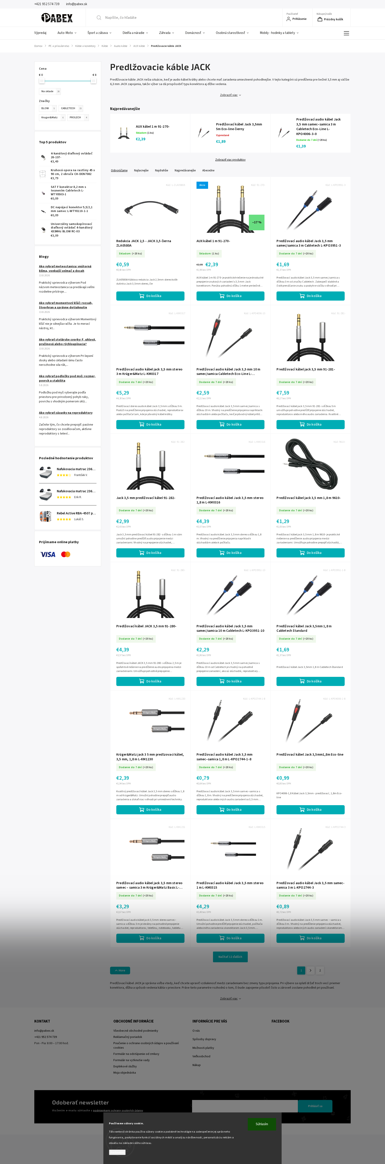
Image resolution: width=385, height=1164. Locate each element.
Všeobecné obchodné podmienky (135, 1031)
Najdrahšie (161, 170)
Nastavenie (117, 1152)
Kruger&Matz (52, 117)
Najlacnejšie (141, 170)
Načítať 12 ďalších (230, 957)
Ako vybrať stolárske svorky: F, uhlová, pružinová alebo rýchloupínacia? (67, 341)
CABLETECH (71, 108)
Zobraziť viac (229, 95)
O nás (196, 1031)
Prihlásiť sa (315, 1106)
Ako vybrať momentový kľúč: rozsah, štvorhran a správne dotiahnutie (66, 305)
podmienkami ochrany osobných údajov (118, 1110)
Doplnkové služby (125, 1066)
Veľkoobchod (201, 1056)
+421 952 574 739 (45, 1037)
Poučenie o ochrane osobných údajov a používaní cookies (146, 1045)
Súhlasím (262, 1124)
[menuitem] (43, 33)
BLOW (48, 108)
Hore (122, 970)
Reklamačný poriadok (127, 1037)
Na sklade (50, 91)
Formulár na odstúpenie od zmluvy (136, 1054)
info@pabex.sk (44, 1031)
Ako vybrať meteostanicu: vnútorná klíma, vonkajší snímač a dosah (65, 268)
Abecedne (208, 170)
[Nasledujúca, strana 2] (311, 971)
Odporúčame (119, 170)
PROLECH (78, 117)
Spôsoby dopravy (204, 1039)
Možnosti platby (203, 1048)
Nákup (196, 1065)
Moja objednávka (124, 1072)
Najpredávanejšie (185, 170)
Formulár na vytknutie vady (131, 1060)
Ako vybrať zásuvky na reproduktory (65, 413)
